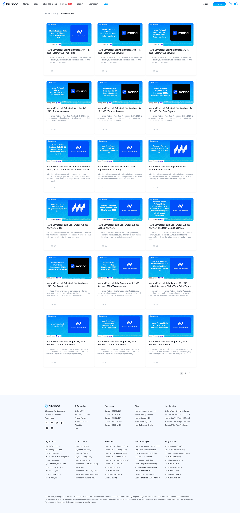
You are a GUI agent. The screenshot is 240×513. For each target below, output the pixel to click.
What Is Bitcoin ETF (112, 467)
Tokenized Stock (49, 4)
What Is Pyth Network (173, 467)
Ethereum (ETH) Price (53, 450)
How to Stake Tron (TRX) (114, 464)
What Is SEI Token (172, 471)
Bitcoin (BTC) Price (52, 446)
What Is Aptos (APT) (173, 457)
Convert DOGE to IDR (113, 425)
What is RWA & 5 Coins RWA (146, 467)
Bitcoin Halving (111, 478)
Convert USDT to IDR (113, 411)
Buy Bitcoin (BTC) (82, 446)
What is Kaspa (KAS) (173, 474)
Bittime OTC (79, 411)
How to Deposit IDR (142, 418)
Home (47, 14)
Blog (106, 4)
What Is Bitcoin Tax (172, 464)
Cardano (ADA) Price (53, 474)
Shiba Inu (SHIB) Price (54, 467)
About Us (78, 425)
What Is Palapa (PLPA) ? (174, 446)
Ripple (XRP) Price (52, 478)
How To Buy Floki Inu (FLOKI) (86, 471)
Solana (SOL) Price (52, 460)
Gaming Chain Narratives (144, 474)
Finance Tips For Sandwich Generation (180, 453)
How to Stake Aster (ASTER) (116, 453)
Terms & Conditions (82, 414)
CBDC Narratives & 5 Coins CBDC (148, 478)
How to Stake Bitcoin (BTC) (115, 457)
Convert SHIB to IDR (113, 418)
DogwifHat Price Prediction (145, 450)
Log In (205, 4)
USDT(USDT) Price (52, 453)
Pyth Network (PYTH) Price (55, 464)
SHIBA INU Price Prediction (146, 453)
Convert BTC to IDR (112, 414)
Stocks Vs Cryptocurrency (175, 450)
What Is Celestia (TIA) (113, 474)
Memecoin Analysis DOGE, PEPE (147, 446)
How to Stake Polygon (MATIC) (117, 460)
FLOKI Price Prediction (144, 460)
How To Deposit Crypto (144, 425)
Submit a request (54, 414)
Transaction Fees (81, 421)
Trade (35, 4)
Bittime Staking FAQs (143, 421)
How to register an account (145, 411)
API (76, 429)
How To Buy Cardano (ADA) (85, 478)
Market (26, 4)
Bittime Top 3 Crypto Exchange (177, 411)
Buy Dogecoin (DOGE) (83, 457)
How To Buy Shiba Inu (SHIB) (86, 464)
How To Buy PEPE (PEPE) (84, 467)
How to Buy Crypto (82, 460)
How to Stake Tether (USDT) (116, 450)
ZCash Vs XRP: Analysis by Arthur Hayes (180, 421)
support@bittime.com (56, 411)
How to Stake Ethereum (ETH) (116, 446)
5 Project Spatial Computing (146, 464)
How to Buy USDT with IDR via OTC (178, 418)
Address (50, 418)
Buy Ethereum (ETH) (83, 450)
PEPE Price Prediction (143, 457)
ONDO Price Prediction (143, 471)
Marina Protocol (68, 14)
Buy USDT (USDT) (81, 453)
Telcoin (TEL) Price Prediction (176, 425)
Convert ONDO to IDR (113, 421)
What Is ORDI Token (113, 471)
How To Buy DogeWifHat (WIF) (87, 474)
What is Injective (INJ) (174, 460)
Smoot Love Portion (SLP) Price (57, 457)
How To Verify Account (144, 414)
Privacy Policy (80, 418)
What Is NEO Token (172, 478)
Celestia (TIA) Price (52, 471)
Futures (66, 4)
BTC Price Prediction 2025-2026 (177, 414)
